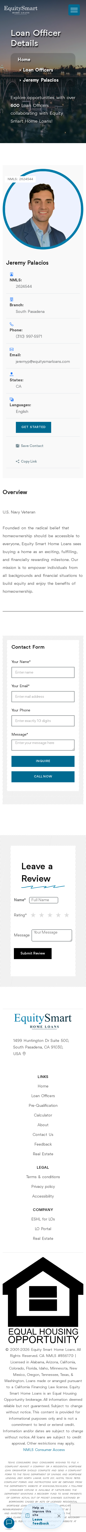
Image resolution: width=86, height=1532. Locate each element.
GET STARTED (33, 427)
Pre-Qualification (43, 1106)
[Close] (59, 1516)
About (43, 1125)
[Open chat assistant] (9, 1522)
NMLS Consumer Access (44, 1450)
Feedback (43, 1144)
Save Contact (32, 446)
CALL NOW (43, 776)
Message (22, 935)
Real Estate (43, 1154)
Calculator (43, 1115)
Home (24, 59)
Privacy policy (43, 1187)
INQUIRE (43, 761)
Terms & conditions (43, 1177)
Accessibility (43, 1196)
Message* (19, 734)
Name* (20, 900)
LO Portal (43, 1229)
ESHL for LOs (43, 1219)
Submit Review (33, 953)
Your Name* (21, 662)
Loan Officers (38, 70)
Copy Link (29, 461)
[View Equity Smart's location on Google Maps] (24, 1054)
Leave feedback (40, 1521)
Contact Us (43, 1135)
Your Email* (20, 686)
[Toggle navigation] (74, 9)
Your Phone (20, 710)
